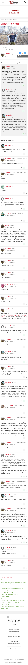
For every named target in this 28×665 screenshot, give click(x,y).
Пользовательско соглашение (14, 634)
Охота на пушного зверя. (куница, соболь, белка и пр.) (12, 607)
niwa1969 (8, 53)
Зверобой (9, 115)
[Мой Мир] (25, 53)
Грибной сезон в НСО (7, 592)
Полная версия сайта (15, 617)
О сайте (14, 624)
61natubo (8, 213)
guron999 (9, 89)
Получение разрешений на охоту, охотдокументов (10, 603)
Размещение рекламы (14, 643)
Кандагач (8, 186)
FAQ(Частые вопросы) (14, 636)
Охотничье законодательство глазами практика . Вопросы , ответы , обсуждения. (13, 599)
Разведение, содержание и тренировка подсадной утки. (12, 589)
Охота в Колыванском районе (9, 594)
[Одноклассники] (22, 53)
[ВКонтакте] (20, 53)
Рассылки (14, 638)
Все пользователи (14, 629)
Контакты (14, 626)
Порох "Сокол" (5, 596)
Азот (2, 580)
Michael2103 (9, 285)
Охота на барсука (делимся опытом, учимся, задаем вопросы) (13, 583)
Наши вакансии (14, 641)
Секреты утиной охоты (7, 586)
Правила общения (14, 631)
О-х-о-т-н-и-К (9, 405)
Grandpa (7, 547)
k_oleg (8, 66)
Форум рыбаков (14, 648)
